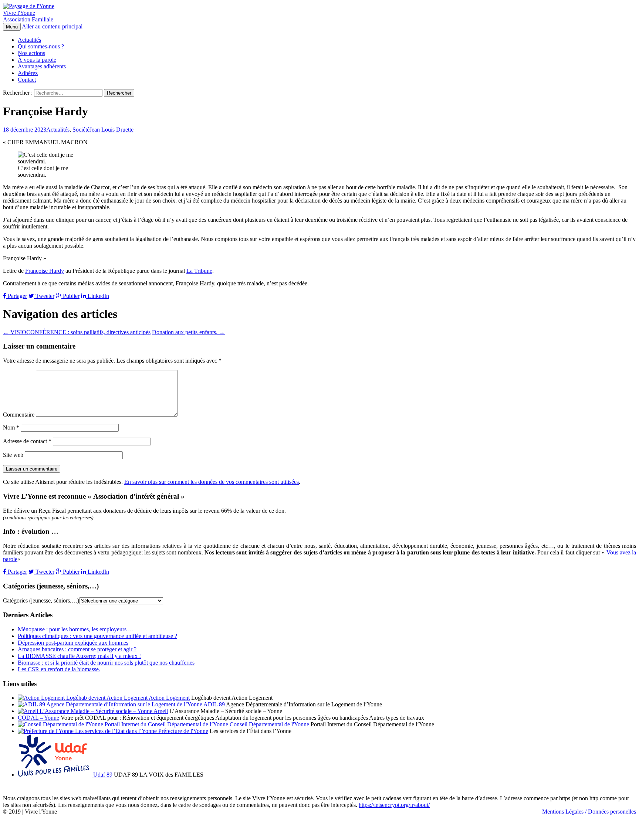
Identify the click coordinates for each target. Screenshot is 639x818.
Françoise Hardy (44, 271)
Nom (11, 427)
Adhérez (28, 73)
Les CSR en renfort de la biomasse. (59, 669)
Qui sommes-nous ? (41, 46)
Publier (70, 296)
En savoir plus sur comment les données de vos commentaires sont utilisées (211, 482)
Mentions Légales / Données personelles (589, 811)
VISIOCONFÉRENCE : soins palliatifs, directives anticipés (77, 332)
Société (80, 129)
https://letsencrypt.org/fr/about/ (394, 805)
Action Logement (169, 698)
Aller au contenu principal (52, 26)
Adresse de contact (27, 441)
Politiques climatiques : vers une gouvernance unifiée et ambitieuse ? (97, 636)
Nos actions (31, 53)
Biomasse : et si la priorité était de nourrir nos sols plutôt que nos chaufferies (106, 662)
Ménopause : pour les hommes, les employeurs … (76, 629)
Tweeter (44, 296)
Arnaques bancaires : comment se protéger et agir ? (77, 649)
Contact (27, 80)
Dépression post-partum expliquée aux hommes (73, 642)
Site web (13, 455)
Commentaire (18, 414)
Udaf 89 (102, 774)
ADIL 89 (213, 704)
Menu (12, 27)
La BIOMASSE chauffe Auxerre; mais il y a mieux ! (79, 656)
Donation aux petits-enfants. (188, 332)
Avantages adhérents (42, 66)
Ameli (160, 711)
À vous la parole (37, 60)
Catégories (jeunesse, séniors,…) (41, 600)
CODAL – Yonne (38, 718)
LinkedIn (97, 296)
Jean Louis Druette (111, 129)
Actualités (29, 40)
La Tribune (199, 271)
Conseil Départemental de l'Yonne (268, 724)
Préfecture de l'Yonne (182, 731)
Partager (16, 296)
